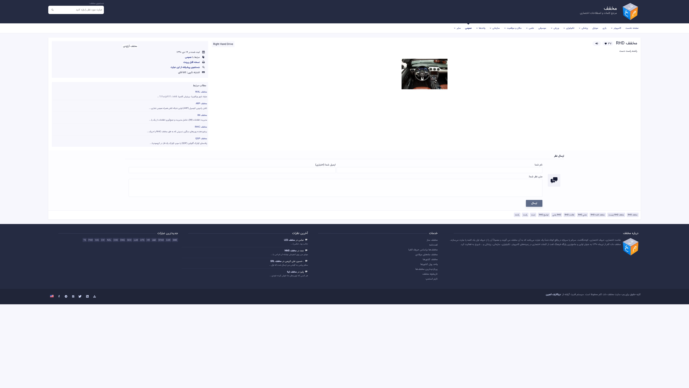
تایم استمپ (432, 279)
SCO (129, 240)
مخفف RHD (633, 214)
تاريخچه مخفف (430, 274)
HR (148, 240)
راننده (517, 214)
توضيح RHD (544, 214)
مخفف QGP (178, 141)
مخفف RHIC (177, 129)
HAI (97, 240)
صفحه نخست (632, 28)
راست (525, 214)
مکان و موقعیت (514, 28)
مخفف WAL (182, 94)
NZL (109, 240)
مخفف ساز (432, 240)
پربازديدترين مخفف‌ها (426, 269)
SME (175, 240)
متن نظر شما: (535, 177)
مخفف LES (289, 240)
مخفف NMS (291, 251)
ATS (142, 240)
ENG (122, 240)
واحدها (482, 28)
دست (533, 214)
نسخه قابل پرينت (191, 62)
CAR (168, 240)
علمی (531, 28)
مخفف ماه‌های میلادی (426, 255)
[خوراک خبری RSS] (87, 296)
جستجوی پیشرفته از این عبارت (185, 67)
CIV (103, 240)
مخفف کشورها (430, 260)
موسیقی (542, 28)
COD (116, 240)
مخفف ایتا (292, 272)
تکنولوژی (570, 28)
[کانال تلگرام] (66, 296)
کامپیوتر (617, 28)
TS (84, 240)
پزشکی (585, 28)
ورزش (556, 28)
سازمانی (496, 28)
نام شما (538, 165)
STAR (161, 240)
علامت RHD (569, 214)
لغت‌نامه (433, 245)
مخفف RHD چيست (616, 214)
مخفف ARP (178, 106)
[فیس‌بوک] (59, 296)
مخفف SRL (276, 261)
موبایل (595, 28)
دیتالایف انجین (553, 295)
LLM (136, 240)
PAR (90, 240)
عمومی (468, 28)
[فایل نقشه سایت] (94, 296)
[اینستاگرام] (73, 296)
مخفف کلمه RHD (598, 214)
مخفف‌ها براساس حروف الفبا (423, 250)
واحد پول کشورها (429, 264)
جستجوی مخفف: (96, 3)
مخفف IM (178, 118)
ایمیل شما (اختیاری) (325, 165)
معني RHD (582, 214)
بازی (604, 28)
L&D (154, 240)
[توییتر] (80, 296)
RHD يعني (556, 214)
